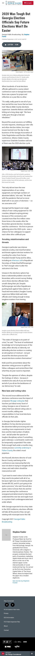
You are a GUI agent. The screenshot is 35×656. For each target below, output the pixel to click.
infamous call (17, 260)
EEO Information (9, 617)
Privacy (6, 613)
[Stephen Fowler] (6, 535)
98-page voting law (17, 401)
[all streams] (32, 653)
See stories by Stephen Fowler (21, 582)
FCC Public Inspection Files (12, 622)
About (6, 626)
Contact (6, 630)
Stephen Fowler (19, 532)
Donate (29, 3)
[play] (3, 654)
